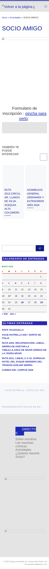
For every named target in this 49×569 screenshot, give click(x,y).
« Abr (5, 314)
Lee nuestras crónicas (24, 444)
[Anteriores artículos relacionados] (35, 157)
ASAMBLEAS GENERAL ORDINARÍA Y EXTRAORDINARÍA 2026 (35, 197)
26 (22, 302)
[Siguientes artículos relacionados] (43, 157)
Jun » (13, 314)
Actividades (15, 17)
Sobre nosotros (25, 439)
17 (9, 296)
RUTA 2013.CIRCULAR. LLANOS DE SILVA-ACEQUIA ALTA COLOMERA (12, 201)
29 (41, 302)
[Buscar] (40, 248)
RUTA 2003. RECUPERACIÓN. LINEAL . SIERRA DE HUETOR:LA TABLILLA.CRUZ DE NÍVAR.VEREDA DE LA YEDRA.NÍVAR (24, 348)
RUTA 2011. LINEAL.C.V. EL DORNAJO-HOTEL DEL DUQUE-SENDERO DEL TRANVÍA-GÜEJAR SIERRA (24, 361)
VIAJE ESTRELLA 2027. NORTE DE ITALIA (21, 336)
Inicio (4, 17)
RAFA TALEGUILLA (13, 330)
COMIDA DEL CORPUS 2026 (17, 370)
